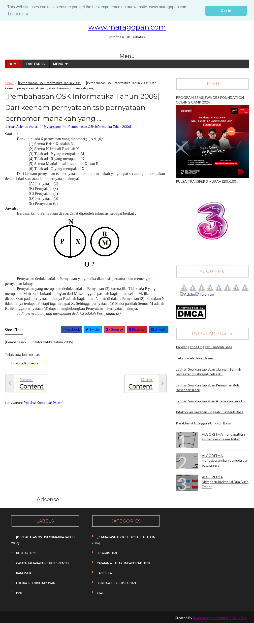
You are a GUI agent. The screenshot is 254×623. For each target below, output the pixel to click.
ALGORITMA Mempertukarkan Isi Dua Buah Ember (225, 482)
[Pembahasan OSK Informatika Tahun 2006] (50, 83)
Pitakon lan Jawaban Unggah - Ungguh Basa (209, 412)
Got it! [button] (226, 11)
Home (13, 64)
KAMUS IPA (23, 573)
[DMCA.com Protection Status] (191, 317)
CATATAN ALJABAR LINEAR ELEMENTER (42, 563)
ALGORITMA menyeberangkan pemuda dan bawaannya (225, 460)
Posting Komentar (25, 363)
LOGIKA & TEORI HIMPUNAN (35, 583)
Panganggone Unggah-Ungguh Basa (204, 347)
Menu (58, 64)
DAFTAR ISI (36, 64)
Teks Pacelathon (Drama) (195, 358)
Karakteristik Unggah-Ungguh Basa (203, 423)
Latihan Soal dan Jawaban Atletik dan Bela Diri (211, 401)
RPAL (19, 593)
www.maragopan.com (127, 27)
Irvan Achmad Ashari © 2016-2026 (220, 618)
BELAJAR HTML (26, 553)
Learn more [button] (18, 13)
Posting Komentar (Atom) (44, 402)
